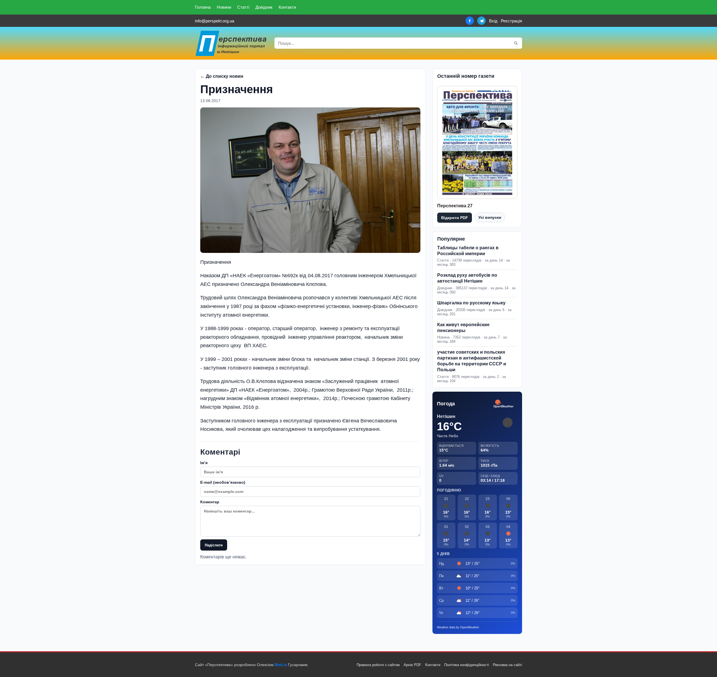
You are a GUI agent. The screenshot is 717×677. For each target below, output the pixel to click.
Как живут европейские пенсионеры (463, 327)
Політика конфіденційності (466, 665)
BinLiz (281, 664)
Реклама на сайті (507, 665)
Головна (203, 7)
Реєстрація (511, 21)
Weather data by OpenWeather (458, 627)
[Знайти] (516, 43)
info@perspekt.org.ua (214, 21)
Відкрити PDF (454, 217)
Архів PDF (412, 665)
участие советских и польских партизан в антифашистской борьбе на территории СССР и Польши (471, 361)
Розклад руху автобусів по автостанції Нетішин (467, 278)
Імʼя (204, 462)
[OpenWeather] (504, 404)
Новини (224, 7)
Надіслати (214, 545)
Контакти (287, 7)
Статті (243, 7)
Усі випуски (489, 217)
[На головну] (231, 43)
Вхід (493, 21)
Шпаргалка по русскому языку (471, 302)
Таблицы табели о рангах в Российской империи (468, 250)
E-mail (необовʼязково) (222, 482)
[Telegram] (481, 21)
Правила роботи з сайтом (378, 665)
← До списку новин (221, 76)
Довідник (264, 7)
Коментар (209, 502)
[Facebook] (469, 21)
